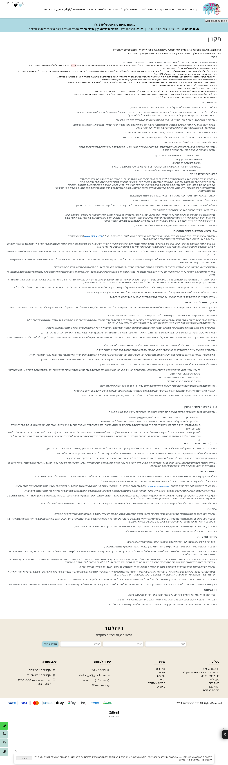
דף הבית (194, 9)
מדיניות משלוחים (156, 683)
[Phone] (4, 735)
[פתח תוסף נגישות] (225, 734)
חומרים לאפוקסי (211, 690)
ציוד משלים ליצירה (149, 9)
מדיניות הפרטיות (185, 759)
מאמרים (161, 686)
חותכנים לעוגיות (211, 668)
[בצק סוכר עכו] (211, 8)
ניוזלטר (114, 628)
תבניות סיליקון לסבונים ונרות (123, 9)
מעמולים (214, 679)
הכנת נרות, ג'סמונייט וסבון (173, 9)
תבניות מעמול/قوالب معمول (70, 9)
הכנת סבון (214, 686)
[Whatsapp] (4, 727)
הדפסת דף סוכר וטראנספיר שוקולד (201, 672)
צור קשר (48, 9)
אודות (162, 672)
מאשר (24, 758)
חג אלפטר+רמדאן (210, 676)
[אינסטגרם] (4, 744)
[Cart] (12, 3)
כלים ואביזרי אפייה (97, 9)
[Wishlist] (17, 3)
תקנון (214, 39)
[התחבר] (22, 3)
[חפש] (7, 3)
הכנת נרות (213, 683)
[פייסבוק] (4, 753)
